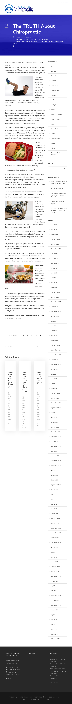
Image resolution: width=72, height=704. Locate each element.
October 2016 (55, 600)
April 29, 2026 (24, 368)
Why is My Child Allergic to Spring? (39, 378)
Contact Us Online (14, 670)
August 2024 (54, 316)
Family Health (55, 90)
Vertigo (53, 143)
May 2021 (54, 451)
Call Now (54, 682)
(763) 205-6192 (63, 2)
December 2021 (56, 432)
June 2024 (54, 326)
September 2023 (56, 364)
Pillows (53, 109)
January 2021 (55, 456)
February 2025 (55, 292)
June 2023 (54, 379)
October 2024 (55, 307)
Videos (53, 148)
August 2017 (54, 581)
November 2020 (56, 465)
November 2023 (56, 355)
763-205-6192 (12, 667)
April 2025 (54, 282)
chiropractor (46, 41)
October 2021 (55, 441)
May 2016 (54, 624)
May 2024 (54, 331)
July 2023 (53, 374)
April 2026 (54, 230)
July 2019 (53, 494)
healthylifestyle (57, 41)
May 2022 (54, 412)
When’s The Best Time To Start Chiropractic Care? (59, 182)
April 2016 (54, 629)
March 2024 (54, 340)
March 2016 (54, 634)
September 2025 (56, 263)
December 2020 (56, 461)
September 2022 (56, 408)
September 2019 (56, 485)
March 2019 (54, 514)
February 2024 (55, 345)
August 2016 (54, 610)
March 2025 (54, 287)
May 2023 (54, 384)
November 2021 (56, 437)
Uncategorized (43, 39)
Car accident (54, 76)
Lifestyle (34, 39)
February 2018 (55, 567)
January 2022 (55, 427)
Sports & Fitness (56, 129)
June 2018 (54, 557)
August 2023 (54, 369)
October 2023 (55, 359)
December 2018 (56, 528)
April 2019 (54, 509)
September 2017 (56, 576)
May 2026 (54, 225)
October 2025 (55, 258)
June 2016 (54, 619)
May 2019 (54, 504)
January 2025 (55, 297)
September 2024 (56, 311)
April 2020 (54, 470)
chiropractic (35, 41)
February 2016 (55, 639)
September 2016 (56, 605)
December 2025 (56, 249)
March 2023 (54, 388)
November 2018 (56, 533)
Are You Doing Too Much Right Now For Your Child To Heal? (58, 195)
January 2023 (55, 398)
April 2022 (54, 417)
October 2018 (55, 538)
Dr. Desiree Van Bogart (24, 37)
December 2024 (56, 302)
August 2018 (54, 547)
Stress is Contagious (57, 188)
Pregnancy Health (56, 114)
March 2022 (54, 422)
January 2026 (55, 244)
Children (9, 409)
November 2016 (56, 595)
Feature (53, 95)
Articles (53, 66)
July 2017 (53, 586)
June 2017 (54, 591)
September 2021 (56, 446)
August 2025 (54, 268)
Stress (53, 134)
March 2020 (54, 475)
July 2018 (53, 552)
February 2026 (55, 239)
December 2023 (56, 350)
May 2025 (54, 278)
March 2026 (54, 234)
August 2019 (54, 489)
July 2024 (53, 321)
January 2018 (55, 571)
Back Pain (54, 71)
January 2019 (55, 523)
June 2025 (54, 273)
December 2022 (56, 403)
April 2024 (54, 335)
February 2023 (55, 393)
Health (28, 39)
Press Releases (55, 119)
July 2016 (53, 615)
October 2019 (55, 480)
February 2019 (55, 518)
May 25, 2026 (9, 368)
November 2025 (56, 254)
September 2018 (56, 542)
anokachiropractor (23, 41)
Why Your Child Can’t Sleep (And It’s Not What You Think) (24, 382)
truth (15, 43)
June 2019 (54, 499)
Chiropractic (20, 39)
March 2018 (54, 562)
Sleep (52, 124)
